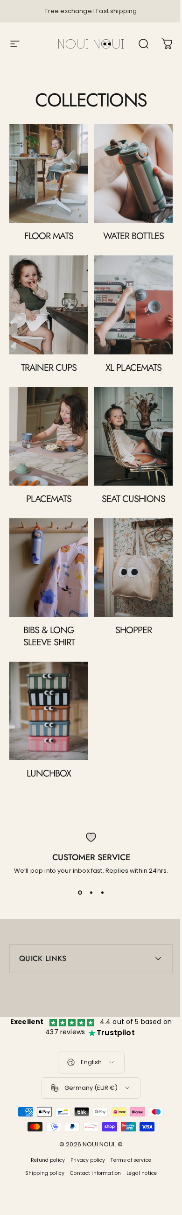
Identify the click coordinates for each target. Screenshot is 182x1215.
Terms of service (127, 1138)
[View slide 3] (102, 892)
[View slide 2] (91, 892)
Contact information (92, 1151)
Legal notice (138, 1151)
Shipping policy (41, 1151)
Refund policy (45, 1138)
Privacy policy (84, 1138)
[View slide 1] (79, 892)
